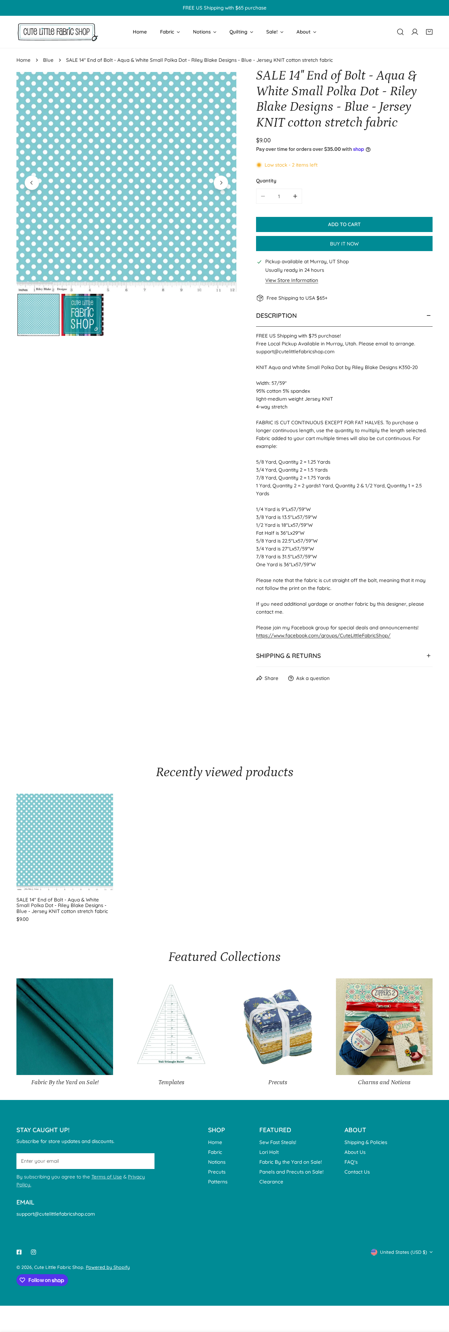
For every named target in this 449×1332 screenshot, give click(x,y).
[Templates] (171, 1026)
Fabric (215, 1152)
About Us (355, 1152)
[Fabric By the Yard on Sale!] (64, 1026)
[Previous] (32, 182)
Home (23, 60)
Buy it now (344, 244)
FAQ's (351, 1162)
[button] (429, 32)
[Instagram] (33, 1252)
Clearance (271, 1182)
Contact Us (357, 1172)
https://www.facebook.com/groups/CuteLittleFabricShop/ (323, 635)
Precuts (216, 1172)
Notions (216, 1162)
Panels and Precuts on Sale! (291, 1172)
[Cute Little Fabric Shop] (57, 32)
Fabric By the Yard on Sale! (290, 1162)
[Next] (221, 182)
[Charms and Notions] (384, 1026)
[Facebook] (19, 1252)
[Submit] (146, 1160)
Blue (48, 60)
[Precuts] (277, 1026)
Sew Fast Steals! (277, 1142)
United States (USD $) (403, 1252)
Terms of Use (106, 1177)
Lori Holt (269, 1152)
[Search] (400, 32)
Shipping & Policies (365, 1142)
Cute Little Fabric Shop (58, 1267)
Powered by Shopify (108, 1267)
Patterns (217, 1182)
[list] (126, 182)
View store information (291, 280)
